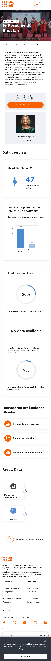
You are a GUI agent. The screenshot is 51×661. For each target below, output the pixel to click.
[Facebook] (4, 623)
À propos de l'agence (10, 588)
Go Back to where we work (29, 539)
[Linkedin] (45, 623)
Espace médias (32, 598)
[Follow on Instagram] (30, 97)
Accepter (25, 656)
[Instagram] (35, 623)
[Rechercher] (37, 4)
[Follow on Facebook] (24, 97)
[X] (14, 623)
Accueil (4, 45)
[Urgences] (25, 513)
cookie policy (21, 649)
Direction (5, 595)
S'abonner (41, 635)
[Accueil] (8, 4)
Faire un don (31, 592)
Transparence (7, 602)
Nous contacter (32, 588)
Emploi (29, 595)
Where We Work (14, 45)
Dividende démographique (27, 452)
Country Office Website (25, 105)
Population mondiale (24, 438)
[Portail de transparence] (25, 490)
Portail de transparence (26, 423)
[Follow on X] (18, 97)
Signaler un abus (33, 602)
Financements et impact (11, 598)
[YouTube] (25, 623)
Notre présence (8, 592)
